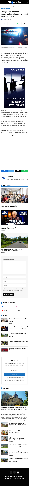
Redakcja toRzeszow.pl (11, 476)
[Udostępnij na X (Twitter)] (11, 23)
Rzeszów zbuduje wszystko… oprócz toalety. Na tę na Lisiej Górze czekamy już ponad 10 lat (18, 452)
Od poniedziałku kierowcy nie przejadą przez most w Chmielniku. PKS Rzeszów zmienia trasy (17, 335)
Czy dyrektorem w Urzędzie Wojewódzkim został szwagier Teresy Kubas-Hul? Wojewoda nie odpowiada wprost (18, 438)
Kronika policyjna (5, 8)
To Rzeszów (6, 19)
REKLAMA (14, 66)
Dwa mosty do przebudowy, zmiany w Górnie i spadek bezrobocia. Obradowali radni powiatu (18, 320)
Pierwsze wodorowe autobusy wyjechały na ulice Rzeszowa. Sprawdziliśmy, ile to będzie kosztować (18, 460)
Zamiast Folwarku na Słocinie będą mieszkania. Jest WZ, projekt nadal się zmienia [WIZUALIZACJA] (17, 424)
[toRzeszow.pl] (14, 2)
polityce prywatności (20, 380)
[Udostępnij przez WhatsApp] (18, 23)
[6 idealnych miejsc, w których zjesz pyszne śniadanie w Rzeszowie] (4, 432)
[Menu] (2, 2)
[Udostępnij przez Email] (25, 23)
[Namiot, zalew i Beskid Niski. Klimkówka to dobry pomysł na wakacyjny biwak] (4, 446)
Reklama (20, 476)
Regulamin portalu (8, 478)
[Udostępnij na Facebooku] (4, 23)
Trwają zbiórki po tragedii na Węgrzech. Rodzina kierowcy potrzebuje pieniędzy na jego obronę (18, 350)
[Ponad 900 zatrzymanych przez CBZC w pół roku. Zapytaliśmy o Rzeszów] (4, 343)
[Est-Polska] (14, 107)
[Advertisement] (14, 151)
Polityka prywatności (20, 478)
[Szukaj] (27, 2)
